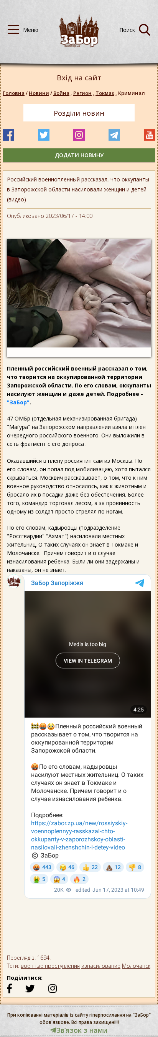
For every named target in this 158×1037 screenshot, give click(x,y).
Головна (14, 93)
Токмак (106, 93)
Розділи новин (79, 113)
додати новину (79, 155)
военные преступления (50, 965)
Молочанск (136, 965)
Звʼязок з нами (82, 1030)
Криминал (131, 93)
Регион (83, 93)
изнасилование (100, 965)
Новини (39, 93)
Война (62, 93)
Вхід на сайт (79, 78)
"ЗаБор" (18, 402)
